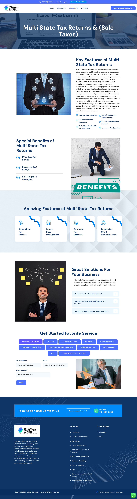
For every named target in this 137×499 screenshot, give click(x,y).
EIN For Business (78, 465)
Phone (45, 361)
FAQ (100, 437)
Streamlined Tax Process (24, 232)
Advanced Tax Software (78, 232)
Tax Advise (76, 441)
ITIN (73, 470)
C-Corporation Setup (80, 437)
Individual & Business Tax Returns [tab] (61, 347)
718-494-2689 (78, 2)
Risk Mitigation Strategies (29, 178)
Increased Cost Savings (29, 168)
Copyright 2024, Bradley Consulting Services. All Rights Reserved (37, 492)
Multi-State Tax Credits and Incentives (87, 127)
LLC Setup (75, 432)
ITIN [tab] (52, 353)
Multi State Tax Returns (80, 456)
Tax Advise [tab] (89, 342)
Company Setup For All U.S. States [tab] (74, 353)
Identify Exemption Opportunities (109, 116)
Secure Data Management (52, 232)
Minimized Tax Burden (29, 158)
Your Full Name (22, 361)
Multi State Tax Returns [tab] (30, 342)
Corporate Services (79, 446)
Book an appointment (122, 8)
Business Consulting (79, 461)
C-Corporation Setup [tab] (69, 342)
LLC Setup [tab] (50, 342)
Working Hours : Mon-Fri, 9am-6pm (111, 492)
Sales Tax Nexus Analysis (87, 115)
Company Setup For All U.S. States (82, 475)
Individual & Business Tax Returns (81, 451)
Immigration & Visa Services (82, 480)
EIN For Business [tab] (109, 347)
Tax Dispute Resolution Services (110, 122)
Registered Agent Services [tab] (31, 347)
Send (21, 383)
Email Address (22, 370)
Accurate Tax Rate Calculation (85, 121)
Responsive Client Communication (109, 232)
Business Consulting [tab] (88, 347)
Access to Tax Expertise (111, 128)
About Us (102, 432)
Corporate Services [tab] (107, 342)
